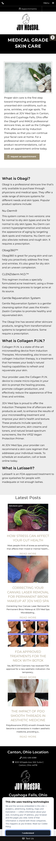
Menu (46, 3)
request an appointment (23, 156)
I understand (28, 833)
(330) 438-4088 (29, 757)
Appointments (29, 9)
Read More (28, 553)
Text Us (29, 838)
